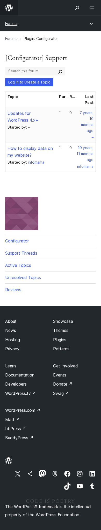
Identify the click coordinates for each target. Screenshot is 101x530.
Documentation (19, 375)
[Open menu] (92, 8)
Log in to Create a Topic (29, 82)
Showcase (63, 321)
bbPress (15, 428)
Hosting (12, 339)
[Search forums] (60, 71)
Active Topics (18, 265)
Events (59, 375)
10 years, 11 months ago (84, 153)
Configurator (17, 240)
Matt (12, 419)
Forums (11, 23)
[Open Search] (77, 8)
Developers (16, 384)
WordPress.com (22, 410)
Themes (60, 330)
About (11, 321)
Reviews (13, 289)
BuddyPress (19, 437)
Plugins (59, 339)
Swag (61, 393)
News (10, 330)
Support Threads (21, 253)
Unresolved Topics (23, 277)
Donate (63, 384)
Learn (10, 365)
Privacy (12, 348)
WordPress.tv (20, 393)
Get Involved (65, 365)
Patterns (61, 348)
